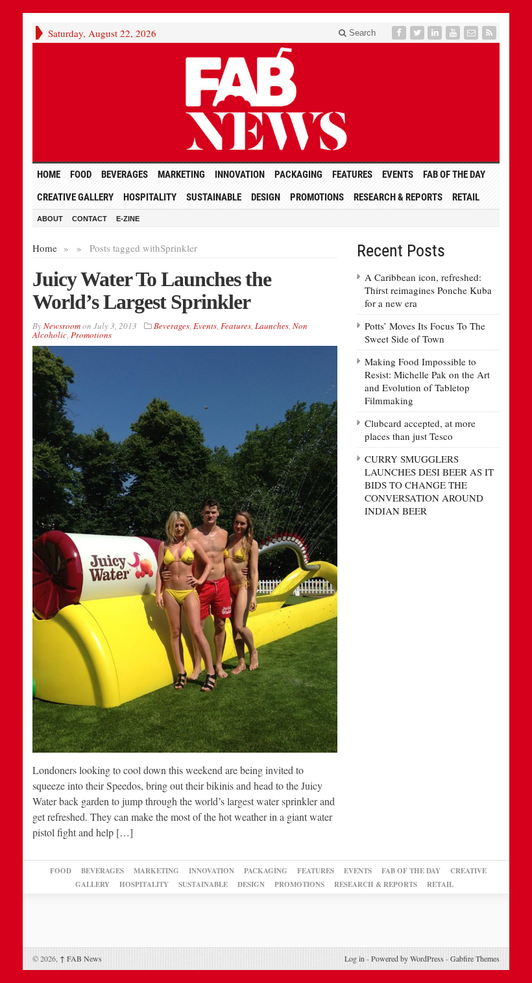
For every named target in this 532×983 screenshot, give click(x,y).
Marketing (181, 174)
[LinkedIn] (436, 32)
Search (361, 33)
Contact (89, 219)
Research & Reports (398, 197)
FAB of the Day (454, 174)
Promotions (317, 197)
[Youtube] (454, 32)
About (50, 219)
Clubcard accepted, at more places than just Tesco (420, 430)
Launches (272, 326)
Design (265, 197)
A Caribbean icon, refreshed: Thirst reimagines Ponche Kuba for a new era (428, 290)
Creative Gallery (75, 197)
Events (397, 174)
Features (352, 174)
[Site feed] (490, 32)
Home (44, 247)
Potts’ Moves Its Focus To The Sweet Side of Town (425, 332)
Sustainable (213, 197)
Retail (465, 197)
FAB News (81, 958)
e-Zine (127, 219)
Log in (355, 958)
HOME (48, 174)
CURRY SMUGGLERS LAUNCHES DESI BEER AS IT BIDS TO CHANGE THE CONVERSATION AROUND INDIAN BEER (429, 484)
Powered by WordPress (407, 958)
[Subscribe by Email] (472, 32)
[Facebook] (400, 32)
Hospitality (149, 197)
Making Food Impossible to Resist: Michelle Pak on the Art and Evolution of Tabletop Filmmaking (427, 381)
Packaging (298, 174)
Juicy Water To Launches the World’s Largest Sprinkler (151, 290)
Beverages (124, 174)
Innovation (240, 174)
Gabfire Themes (475, 958)
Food (80, 174)
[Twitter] (418, 32)
